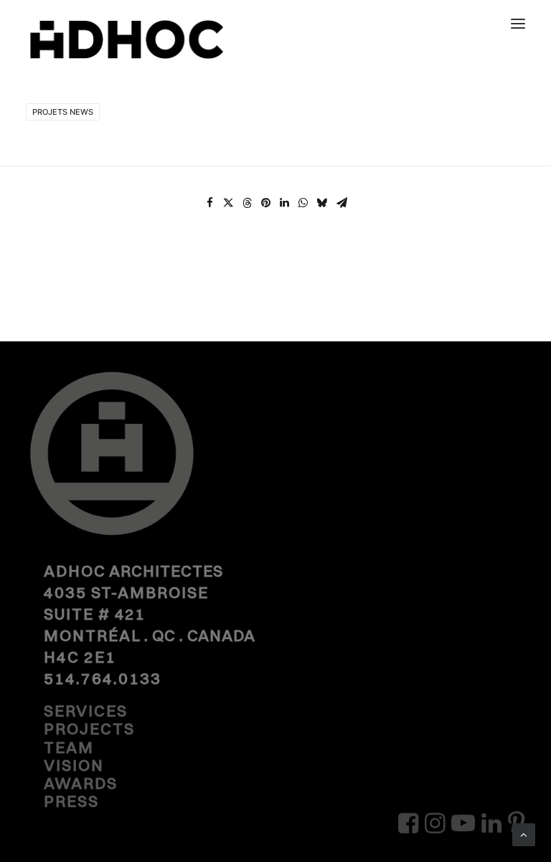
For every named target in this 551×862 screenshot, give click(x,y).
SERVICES (86, 711)
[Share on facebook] (209, 203)
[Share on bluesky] (321, 203)
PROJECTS (89, 729)
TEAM (69, 747)
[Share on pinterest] (265, 203)
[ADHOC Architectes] (126, 49)
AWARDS (81, 783)
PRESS (71, 801)
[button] (518, 23)
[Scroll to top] (523, 833)
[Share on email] (341, 203)
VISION (74, 765)
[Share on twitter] (228, 203)
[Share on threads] (246, 203)
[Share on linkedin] (284, 203)
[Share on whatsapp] (302, 203)
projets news (62, 112)
